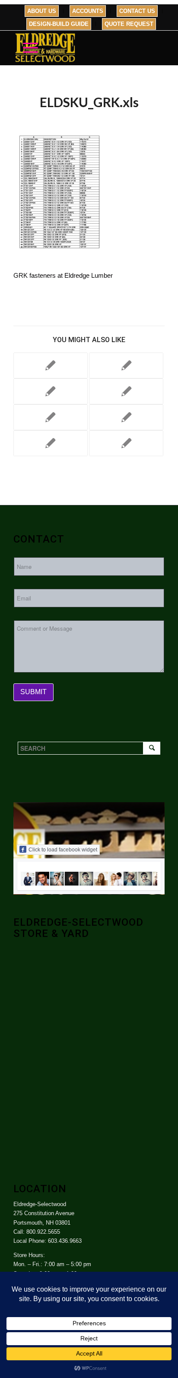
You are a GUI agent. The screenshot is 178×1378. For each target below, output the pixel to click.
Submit (33, 691)
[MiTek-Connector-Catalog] (50, 417)
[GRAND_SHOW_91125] (50, 391)
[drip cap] (126, 417)
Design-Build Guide (59, 24)
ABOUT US (41, 11)
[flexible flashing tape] (50, 365)
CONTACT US (137, 11)
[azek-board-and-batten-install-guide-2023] (126, 443)
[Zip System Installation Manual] (126, 391)
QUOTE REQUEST (129, 24)
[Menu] (26, 48)
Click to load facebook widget (63, 850)
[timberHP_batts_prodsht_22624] (126, 365)
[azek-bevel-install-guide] (50, 443)
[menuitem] (42, 11)
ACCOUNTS (87, 11)
